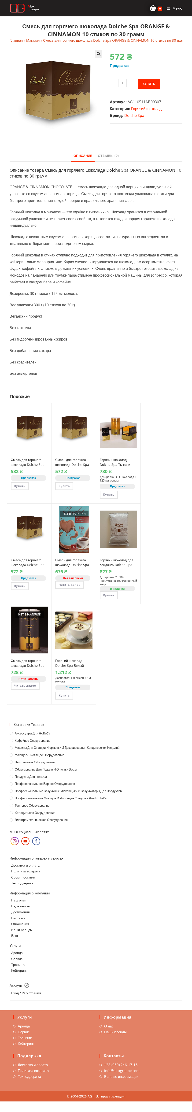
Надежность (20, 906)
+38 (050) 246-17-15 (121, 1064)
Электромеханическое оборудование (41, 820)
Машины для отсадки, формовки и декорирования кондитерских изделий (67, 747)
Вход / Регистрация (26, 993)
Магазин (33, 40)
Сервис (16, 958)
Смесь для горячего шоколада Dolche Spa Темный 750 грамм (27, 665)
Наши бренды (22, 929)
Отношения (20, 924)
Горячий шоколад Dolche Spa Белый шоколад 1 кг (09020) (71, 665)
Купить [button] (19, 486)
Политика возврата (25, 871)
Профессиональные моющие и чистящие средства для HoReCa (61, 798)
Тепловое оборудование (32, 805)
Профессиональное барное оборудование (45, 784)
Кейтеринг (19, 970)
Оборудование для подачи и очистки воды (46, 769)
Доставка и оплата (25, 865)
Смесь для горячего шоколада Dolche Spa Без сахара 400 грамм (72, 565)
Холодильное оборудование (35, 813)
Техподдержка (22, 883)
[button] (98, 54)
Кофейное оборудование (32, 740)
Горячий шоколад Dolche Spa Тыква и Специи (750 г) (115, 464)
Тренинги (18, 964)
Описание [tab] (83, 155)
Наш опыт (18, 900)
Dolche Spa (134, 115)
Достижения (20, 912)
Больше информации (121, 1076)
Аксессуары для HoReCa (32, 733)
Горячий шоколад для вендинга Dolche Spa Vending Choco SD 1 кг (117, 565)
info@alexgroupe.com (122, 1070)
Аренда (17, 952)
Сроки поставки (23, 877)
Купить (149, 84)
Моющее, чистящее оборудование (39, 755)
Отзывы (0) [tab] (108, 155)
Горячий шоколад (146, 108)
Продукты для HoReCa (31, 777)
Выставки (18, 918)
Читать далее (70, 585)
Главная (16, 40)
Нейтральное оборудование (35, 762)
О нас (109, 1026)
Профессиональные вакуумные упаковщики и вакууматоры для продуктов (68, 791)
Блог (14, 935)
